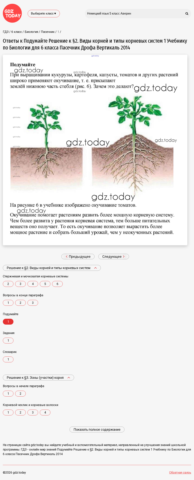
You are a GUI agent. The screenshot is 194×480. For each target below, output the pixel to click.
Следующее (112, 257)
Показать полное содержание (97, 429)
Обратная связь (180, 472)
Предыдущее (79, 257)
